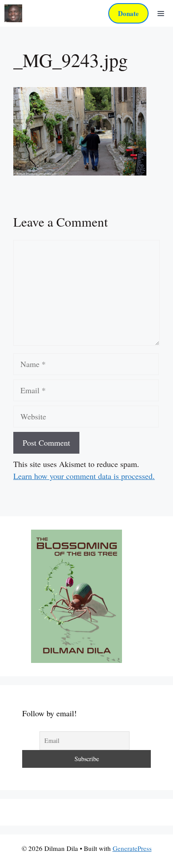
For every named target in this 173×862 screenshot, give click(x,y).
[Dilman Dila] (13, 13)
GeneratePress (132, 848)
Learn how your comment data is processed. (84, 476)
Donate (128, 13)
